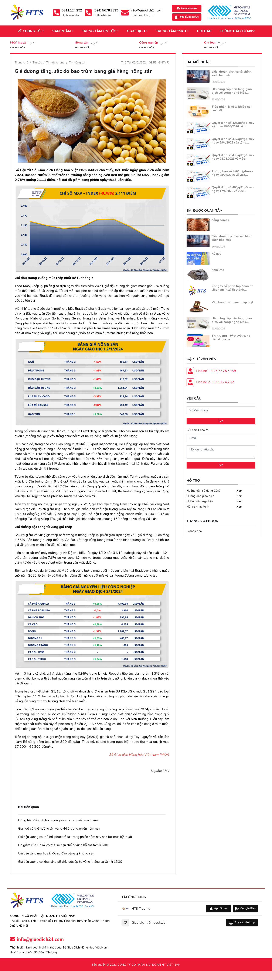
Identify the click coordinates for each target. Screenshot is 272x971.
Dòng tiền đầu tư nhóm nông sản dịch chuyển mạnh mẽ (58, 820)
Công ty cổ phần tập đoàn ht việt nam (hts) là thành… (232, 288)
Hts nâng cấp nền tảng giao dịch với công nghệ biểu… (232, 91)
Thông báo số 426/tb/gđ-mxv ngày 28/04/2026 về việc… (232, 173)
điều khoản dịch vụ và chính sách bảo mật (232, 73)
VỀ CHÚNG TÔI (29, 31)
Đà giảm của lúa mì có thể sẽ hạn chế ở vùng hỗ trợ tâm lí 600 (63, 845)
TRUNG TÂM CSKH (171, 31)
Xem (239, 491)
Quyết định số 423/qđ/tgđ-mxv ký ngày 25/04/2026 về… (233, 124)
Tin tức (37, 63)
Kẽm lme (218, 270)
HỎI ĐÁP (204, 31)
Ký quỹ (216, 254)
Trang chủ (21, 63)
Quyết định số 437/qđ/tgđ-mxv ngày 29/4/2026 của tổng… (233, 141)
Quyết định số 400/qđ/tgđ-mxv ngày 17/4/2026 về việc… (233, 189)
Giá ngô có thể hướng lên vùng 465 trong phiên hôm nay (59, 828)
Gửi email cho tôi (198, 430)
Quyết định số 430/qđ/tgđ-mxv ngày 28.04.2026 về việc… (233, 157)
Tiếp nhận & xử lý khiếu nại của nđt (231, 108)
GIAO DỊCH (136, 31)
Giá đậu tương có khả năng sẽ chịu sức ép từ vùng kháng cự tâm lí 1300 (70, 861)
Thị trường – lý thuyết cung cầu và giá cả (231, 337)
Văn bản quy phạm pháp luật (232, 302)
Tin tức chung (55, 63)
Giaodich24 (194, 531)
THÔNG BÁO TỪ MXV (237, 31)
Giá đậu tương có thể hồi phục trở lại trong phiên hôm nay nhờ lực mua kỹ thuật (75, 836)
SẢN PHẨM (61, 31)
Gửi (220, 421)
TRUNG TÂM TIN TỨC (99, 31)
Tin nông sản (77, 63)
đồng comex (220, 220)
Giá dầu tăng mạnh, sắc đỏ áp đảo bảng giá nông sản (56, 853)
